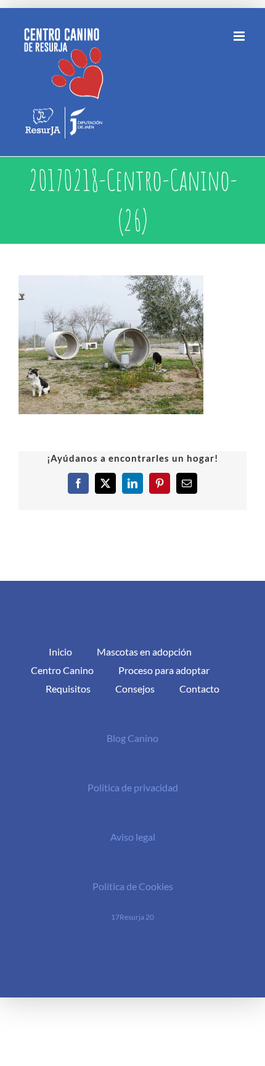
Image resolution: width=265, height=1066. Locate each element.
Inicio (60, 651)
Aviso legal (132, 837)
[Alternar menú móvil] (240, 36)
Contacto (199, 688)
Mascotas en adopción (144, 651)
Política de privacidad (133, 787)
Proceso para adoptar (164, 670)
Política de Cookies (132, 886)
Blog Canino (132, 738)
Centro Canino (62, 670)
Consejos (135, 688)
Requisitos (68, 688)
